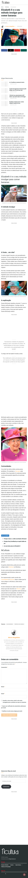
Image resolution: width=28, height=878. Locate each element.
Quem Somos (18, 865)
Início (2, 7)
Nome (3, 686)
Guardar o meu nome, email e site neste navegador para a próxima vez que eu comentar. (14, 701)
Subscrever (6, 786)
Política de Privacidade (6, 866)
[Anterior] (12, 110)
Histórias (6, 7)
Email (3, 693)
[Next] (15, 110)
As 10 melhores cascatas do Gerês (16, 82)
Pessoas (12, 579)
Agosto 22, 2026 (13, 91)
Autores (12, 865)
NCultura (18, 588)
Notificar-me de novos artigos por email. (12, 711)
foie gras (17, 471)
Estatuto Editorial (4, 865)
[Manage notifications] (24, 874)
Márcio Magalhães (10, 26)
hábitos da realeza (19, 624)
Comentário (4, 667)
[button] (14, 37)
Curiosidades (12, 7)
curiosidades (10, 624)
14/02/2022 (19, 26)
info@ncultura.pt (12, 858)
